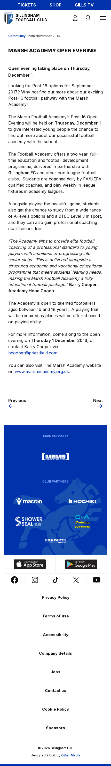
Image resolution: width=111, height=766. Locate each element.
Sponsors (55, 727)
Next (98, 400)
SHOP (55, 5)
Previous (17, 400)
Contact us (55, 690)
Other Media (70, 755)
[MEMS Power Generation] (55, 456)
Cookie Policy (55, 709)
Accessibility (55, 634)
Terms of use (55, 616)
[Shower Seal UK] (29, 521)
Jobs (55, 671)
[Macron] (29, 501)
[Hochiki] (82, 501)
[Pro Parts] (55, 541)
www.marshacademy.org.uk (42, 371)
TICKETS (27, 5)
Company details (55, 653)
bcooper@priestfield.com (32, 352)
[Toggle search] (88, 18)
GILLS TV (84, 5)
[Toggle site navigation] (102, 18)
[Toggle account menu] (75, 18)
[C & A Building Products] (82, 521)
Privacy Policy (55, 597)
